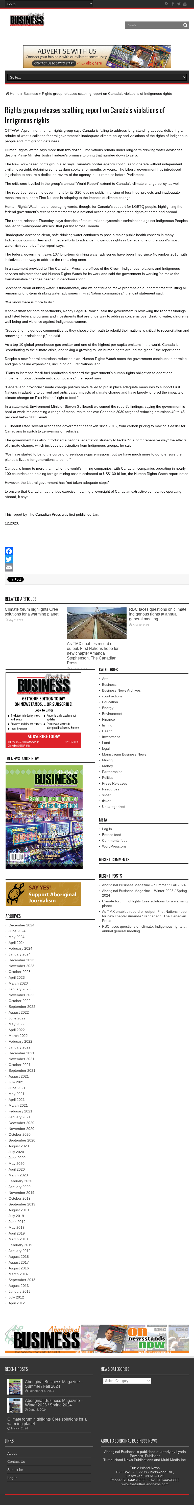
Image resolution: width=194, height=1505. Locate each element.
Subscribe (15, 1470)
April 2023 (17, 977)
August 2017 (19, 1262)
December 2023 (21, 960)
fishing (107, 725)
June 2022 (17, 1018)
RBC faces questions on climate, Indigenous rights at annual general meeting (158, 614)
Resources (110, 789)
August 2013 (19, 1286)
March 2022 (18, 1036)
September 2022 (22, 1007)
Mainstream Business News (124, 754)
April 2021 (17, 1100)
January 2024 (20, 954)
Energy (107, 708)
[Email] (97, 567)
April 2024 (17, 943)
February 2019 (20, 1245)
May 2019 (17, 1227)
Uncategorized (113, 807)
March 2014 (18, 1274)
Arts (105, 679)
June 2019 (17, 1222)
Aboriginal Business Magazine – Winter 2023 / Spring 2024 (54, 1402)
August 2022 (19, 1012)
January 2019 (20, 1251)
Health (107, 731)
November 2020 (21, 1129)
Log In (12, 1478)
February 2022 (20, 1041)
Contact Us (16, 1462)
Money (107, 766)
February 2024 (20, 948)
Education (110, 702)
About (12, 1453)
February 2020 (20, 1181)
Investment (111, 737)
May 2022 (17, 1024)
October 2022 (20, 1001)
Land (106, 743)
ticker (106, 801)
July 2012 (16, 1297)
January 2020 (20, 1187)
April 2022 (17, 1030)
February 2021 (20, 1111)
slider (106, 795)
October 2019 (20, 1198)
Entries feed (111, 835)
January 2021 (20, 1117)
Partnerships (112, 772)
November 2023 (21, 966)
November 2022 (21, 995)
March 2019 (18, 1239)
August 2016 (19, 1268)
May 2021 (17, 1094)
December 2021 (21, 1053)
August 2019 (19, 1210)
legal (106, 748)
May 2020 (17, 1163)
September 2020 (22, 1140)
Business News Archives (121, 690)
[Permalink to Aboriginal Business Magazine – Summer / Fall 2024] (14, 1393)
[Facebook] (97, 551)
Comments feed (115, 840)
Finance (108, 719)
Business (30, 94)
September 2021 (22, 1070)
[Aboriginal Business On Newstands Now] (97, 67)
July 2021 (16, 1082)
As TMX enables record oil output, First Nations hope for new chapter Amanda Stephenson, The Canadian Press (92, 653)
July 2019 (16, 1216)
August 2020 (19, 1146)
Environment (112, 714)
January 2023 (20, 989)
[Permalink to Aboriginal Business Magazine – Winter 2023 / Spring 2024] (14, 1412)
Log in (107, 829)
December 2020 (21, 1123)
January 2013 (20, 1291)
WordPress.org (114, 846)
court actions (112, 696)
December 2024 (21, 925)
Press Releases (114, 783)
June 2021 (17, 1088)
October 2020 (20, 1134)
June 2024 (17, 931)
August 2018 (19, 1257)
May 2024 (17, 937)
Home (14, 94)
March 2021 (18, 1105)
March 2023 (18, 983)
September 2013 (22, 1280)
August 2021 (19, 1076)
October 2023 (20, 972)
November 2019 (21, 1193)
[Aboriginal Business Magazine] (27, 25)
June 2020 (17, 1158)
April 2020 (17, 1169)
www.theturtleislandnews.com (145, 1484)
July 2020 (16, 1152)
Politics (107, 778)
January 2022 (20, 1047)
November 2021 (21, 1059)
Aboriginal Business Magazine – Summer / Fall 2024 (144, 885)
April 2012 (17, 1303)
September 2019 (22, 1204)
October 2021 (20, 1065)
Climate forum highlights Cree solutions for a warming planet (31, 611)
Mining (107, 760)
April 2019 (17, 1233)
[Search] (185, 25)
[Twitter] (97, 559)
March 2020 (18, 1175)
